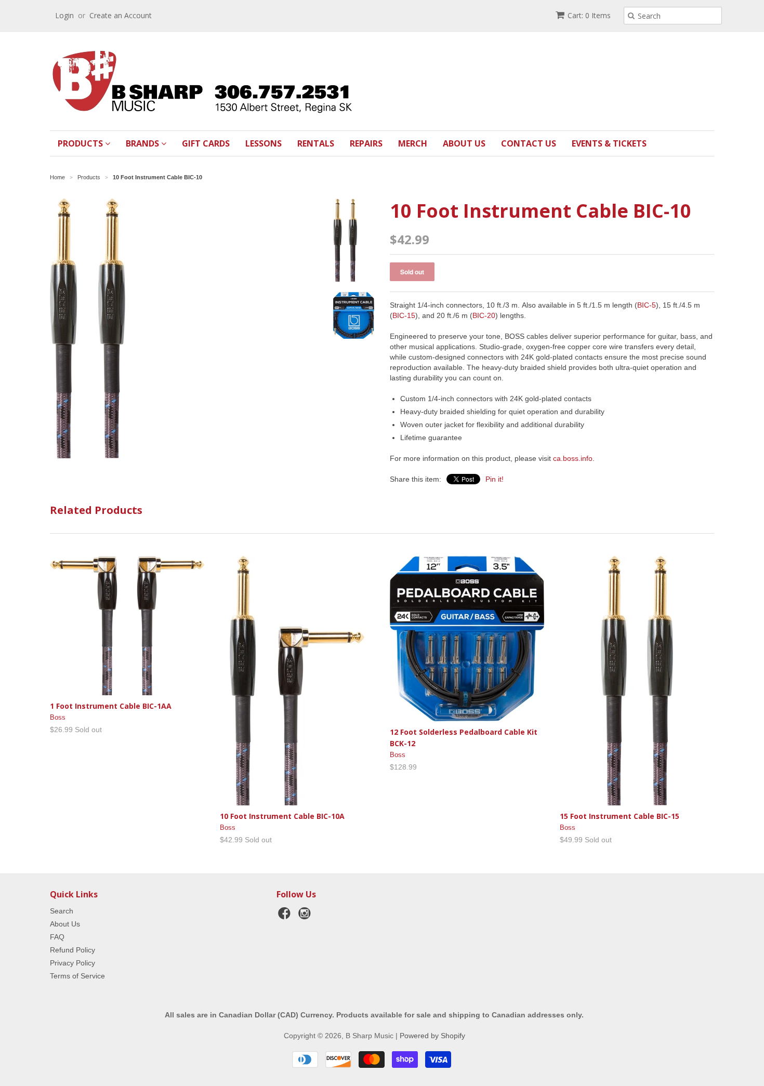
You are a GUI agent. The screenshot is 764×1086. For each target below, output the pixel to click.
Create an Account (120, 15)
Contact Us (528, 143)
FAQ (57, 937)
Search (61, 911)
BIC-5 (646, 305)
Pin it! (494, 479)
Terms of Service (77, 976)
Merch (412, 143)
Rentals (315, 143)
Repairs (366, 143)
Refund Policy (72, 950)
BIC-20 (483, 315)
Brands (143, 143)
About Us (464, 143)
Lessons (263, 143)
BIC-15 (403, 315)
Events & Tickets (609, 143)
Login (64, 15)
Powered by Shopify (432, 1035)
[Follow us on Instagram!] (306, 916)
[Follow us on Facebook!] (286, 916)
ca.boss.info (572, 458)
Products (81, 143)
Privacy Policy (72, 963)
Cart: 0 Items (589, 15)
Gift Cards (206, 143)
